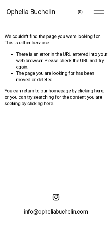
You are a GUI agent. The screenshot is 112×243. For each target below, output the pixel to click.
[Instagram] (56, 197)
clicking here (90, 91)
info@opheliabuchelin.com (56, 212)
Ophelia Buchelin (31, 12)
